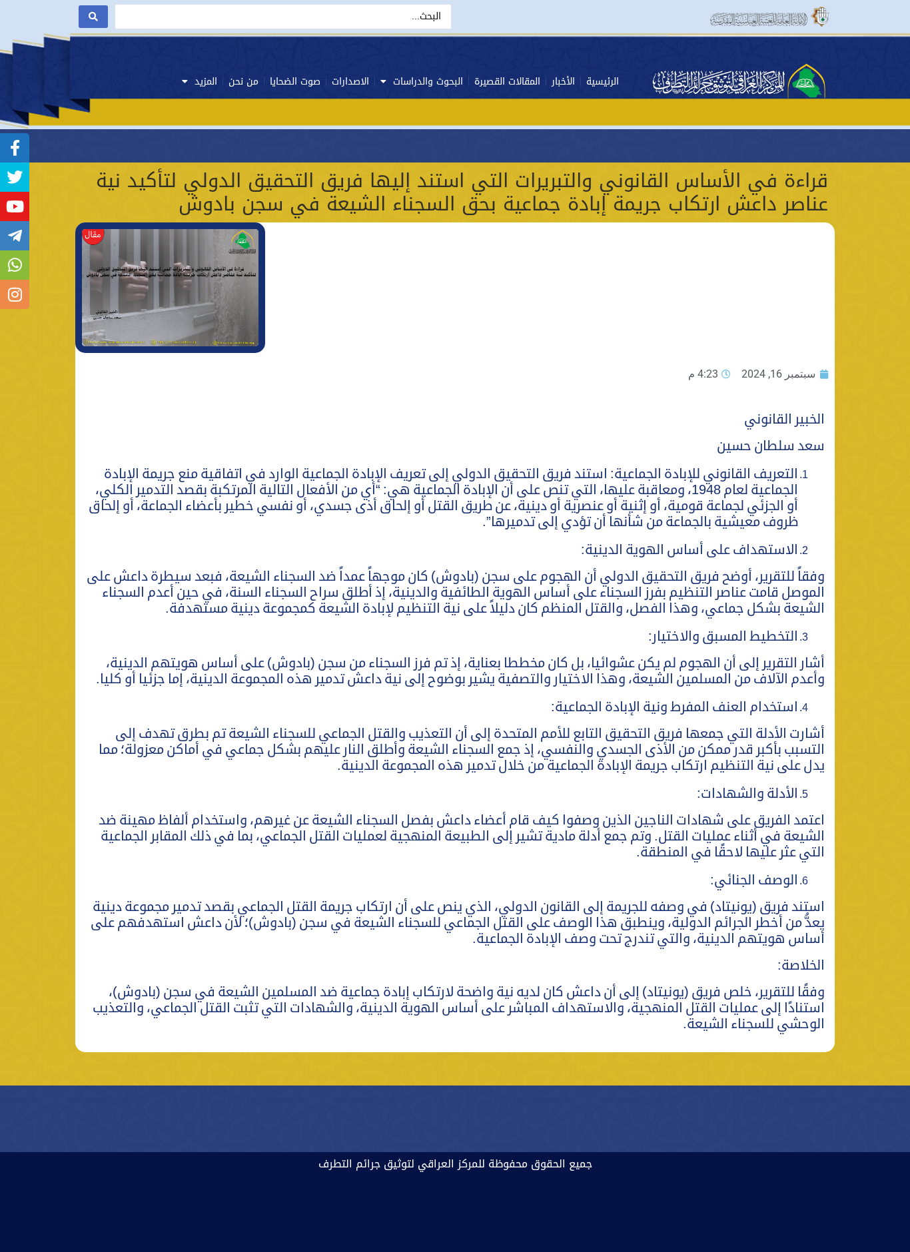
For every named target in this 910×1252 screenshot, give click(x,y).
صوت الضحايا (295, 82)
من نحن (243, 82)
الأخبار (563, 82)
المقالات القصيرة (507, 82)
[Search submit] (93, 16)
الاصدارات (350, 82)
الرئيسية (602, 82)
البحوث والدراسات (428, 82)
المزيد (206, 82)
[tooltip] (14, 147)
